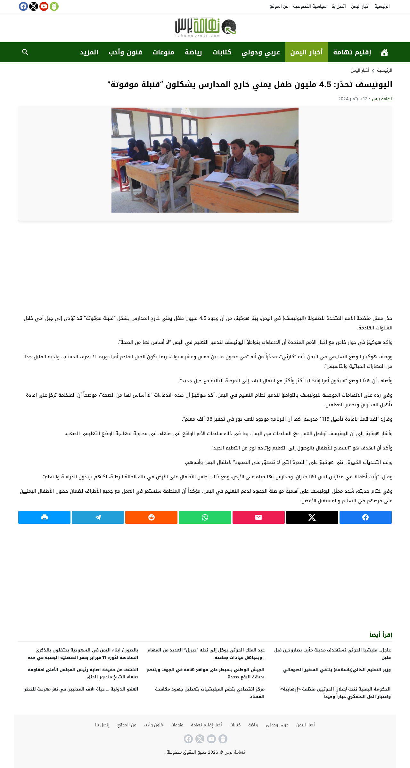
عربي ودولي (261, 52)
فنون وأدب (125, 52)
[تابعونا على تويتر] (33, 6)
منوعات (163, 52)
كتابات (221, 52)
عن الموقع (278, 6)
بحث (25, 52)
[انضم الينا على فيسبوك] (23, 6)
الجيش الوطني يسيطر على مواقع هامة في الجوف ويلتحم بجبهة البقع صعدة (206, 673)
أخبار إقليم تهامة (206, 725)
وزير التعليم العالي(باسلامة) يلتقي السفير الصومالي (337, 670)
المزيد (89, 52)
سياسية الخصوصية (309, 6)
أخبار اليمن (360, 6)
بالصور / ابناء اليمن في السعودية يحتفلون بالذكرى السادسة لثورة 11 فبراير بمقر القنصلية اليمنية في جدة (83, 653)
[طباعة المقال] (44, 517)
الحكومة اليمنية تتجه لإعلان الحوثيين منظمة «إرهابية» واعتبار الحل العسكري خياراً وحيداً (335, 692)
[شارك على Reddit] (151, 517)
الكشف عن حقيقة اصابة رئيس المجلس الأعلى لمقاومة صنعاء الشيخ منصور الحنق (83, 673)
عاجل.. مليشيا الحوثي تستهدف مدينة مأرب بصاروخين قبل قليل (332, 653)
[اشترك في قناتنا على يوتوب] (43, 6)
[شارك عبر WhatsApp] (204, 517)
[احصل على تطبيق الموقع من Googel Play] (53, 6)
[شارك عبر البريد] (258, 517)
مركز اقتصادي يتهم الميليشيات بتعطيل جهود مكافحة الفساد (210, 692)
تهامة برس (382, 99)
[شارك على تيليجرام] (97, 517)
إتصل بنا (339, 6)
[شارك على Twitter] (312, 517)
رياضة (193, 52)
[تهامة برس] (205, 28)
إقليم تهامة (352, 52)
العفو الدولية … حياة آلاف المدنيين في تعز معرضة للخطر (81, 689)
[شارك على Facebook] (365, 517)
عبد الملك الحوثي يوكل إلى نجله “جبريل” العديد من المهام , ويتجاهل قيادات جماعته (206, 653)
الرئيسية (382, 6)
